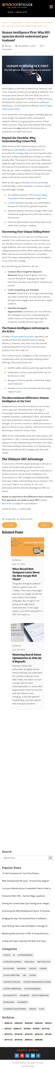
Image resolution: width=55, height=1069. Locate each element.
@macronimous (19, 1063)
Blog (10, 12)
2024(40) (28, 1023)
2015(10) (18, 1034)
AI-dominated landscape (22, 336)
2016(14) (8, 1034)
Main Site (22, 12)
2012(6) (48, 1034)
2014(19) (28, 1034)
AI (18, 519)
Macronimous (32, 182)
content (19, 388)
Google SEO (16, 22)
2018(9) (36, 1028)
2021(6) (7, 1028)
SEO (17, 109)
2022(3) (48, 1023)
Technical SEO (26, 519)
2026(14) (8, 1023)
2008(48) (39, 1039)
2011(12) (8, 1039)
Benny (8, 45)
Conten (11, 202)
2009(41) (28, 1039)
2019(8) (27, 1028)
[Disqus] (27, 747)
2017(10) (46, 1028)
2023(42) (39, 1023)
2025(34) (18, 1023)
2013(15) (39, 1034)
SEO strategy (17, 153)
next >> (45, 525)
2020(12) (17, 1028)
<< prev (9, 525)
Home (5, 22)
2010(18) (18, 1039)
